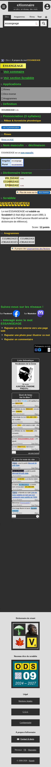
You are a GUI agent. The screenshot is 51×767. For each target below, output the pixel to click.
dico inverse (44, 192)
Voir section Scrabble (19, 77)
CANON (19, 411)
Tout (32, 443)
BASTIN (18, 403)
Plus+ (37, 406)
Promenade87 (25, 503)
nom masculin (27, 153)
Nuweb (31, 761)
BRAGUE (29, 409)
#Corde (24, 401)
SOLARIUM (29, 487)
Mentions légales (25, 701)
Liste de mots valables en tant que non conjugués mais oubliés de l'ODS (24, 495)
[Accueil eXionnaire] (2, 60)
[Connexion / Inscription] (47, 7)
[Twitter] (39, 351)
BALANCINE (31, 417)
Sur (6, 314)
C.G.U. (25, 712)
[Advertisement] (25, 42)
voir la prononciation (11, 127)
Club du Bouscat (18, 471)
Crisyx (14, 463)
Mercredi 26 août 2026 (20, 473)
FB (25, 750)
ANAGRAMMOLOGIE (26, 439)
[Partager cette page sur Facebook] (36, 350)
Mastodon (32, 750)
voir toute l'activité (33, 453)
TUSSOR (29, 431)
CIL (19, 425)
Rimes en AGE (7, 140)
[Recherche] (43, 23)
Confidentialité (25, 723)
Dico (8, 60)
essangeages (17, 164)
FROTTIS (22, 447)
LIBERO (21, 479)
